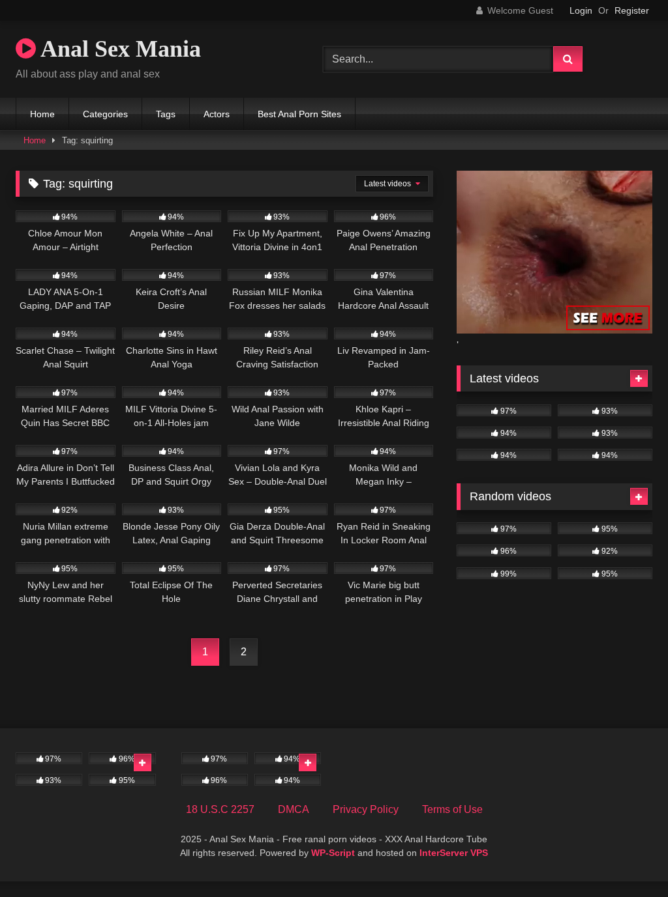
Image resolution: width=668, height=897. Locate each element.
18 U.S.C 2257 (220, 809)
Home (42, 114)
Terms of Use (452, 809)
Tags (165, 114)
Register (632, 10)
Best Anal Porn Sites (299, 114)
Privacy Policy (366, 809)
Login (580, 10)
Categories (105, 114)
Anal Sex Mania (118, 49)
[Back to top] (627, 858)
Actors (217, 114)
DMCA (293, 809)
